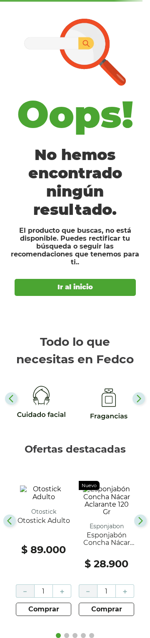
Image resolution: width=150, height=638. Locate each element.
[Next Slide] (138, 398)
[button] (58, 635)
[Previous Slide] (11, 398)
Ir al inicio (75, 287)
